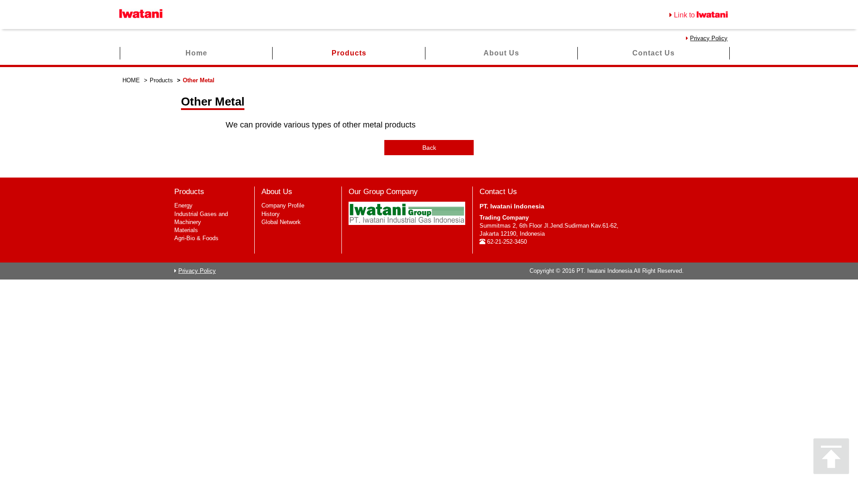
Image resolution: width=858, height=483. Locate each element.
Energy (183, 205)
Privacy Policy (709, 38)
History (270, 214)
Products (349, 53)
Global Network (281, 222)
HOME (131, 80)
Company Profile (282, 205)
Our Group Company (383, 192)
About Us (501, 53)
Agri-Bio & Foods (196, 238)
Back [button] (429, 147)
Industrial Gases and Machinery (201, 218)
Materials (186, 230)
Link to (685, 15)
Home (196, 53)
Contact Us (653, 53)
